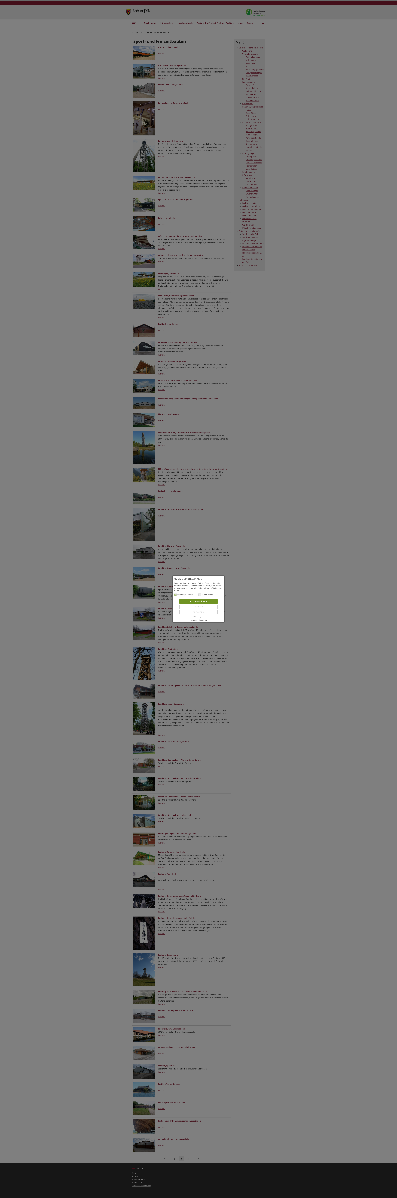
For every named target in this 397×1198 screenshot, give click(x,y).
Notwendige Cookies (185, 595)
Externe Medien (207, 595)
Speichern (198, 612)
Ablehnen (199, 607)
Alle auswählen (198, 601)
